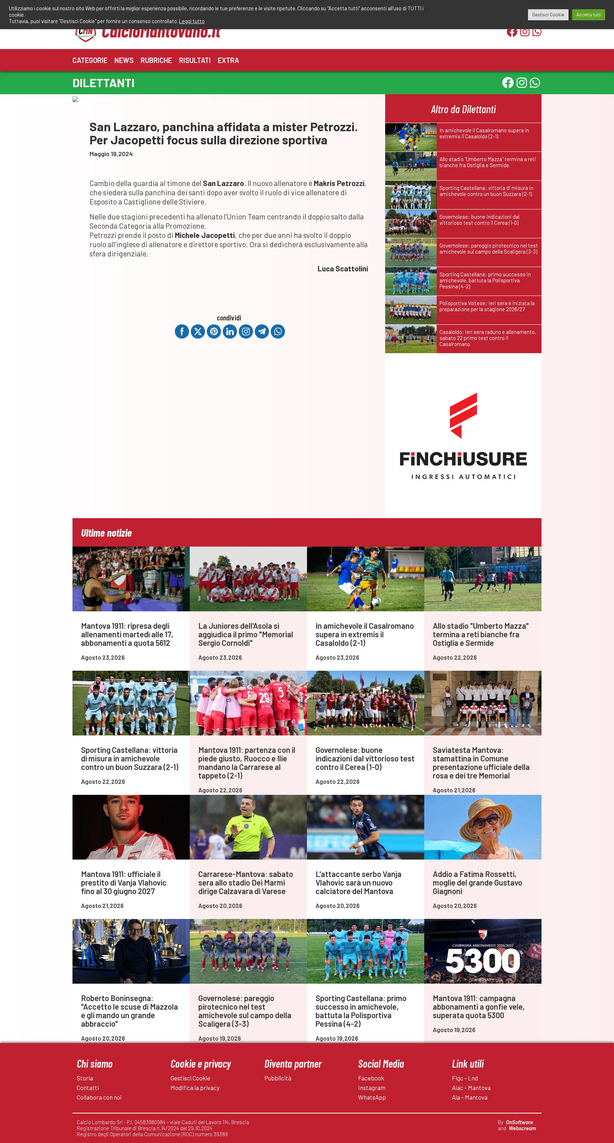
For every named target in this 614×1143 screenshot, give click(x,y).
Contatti (88, 1087)
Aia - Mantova (470, 1097)
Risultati (195, 60)
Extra (228, 60)
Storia (85, 1077)
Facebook (371, 1077)
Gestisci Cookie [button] (548, 14)
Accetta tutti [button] (588, 14)
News (124, 60)
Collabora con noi (99, 1097)
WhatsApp (372, 1097)
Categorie (89, 60)
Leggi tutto (192, 21)
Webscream (522, 1128)
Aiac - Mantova (471, 1087)
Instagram (372, 1087)
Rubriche (156, 60)
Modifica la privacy (195, 1087)
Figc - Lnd (465, 1077)
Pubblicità (277, 1077)
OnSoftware (519, 1122)
